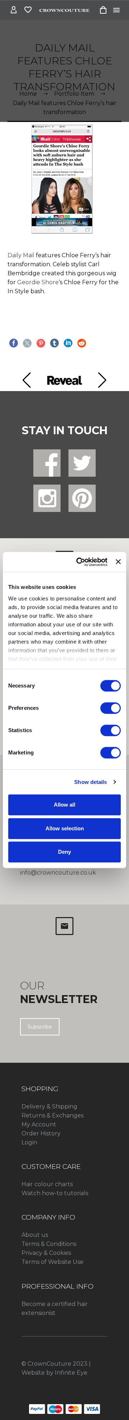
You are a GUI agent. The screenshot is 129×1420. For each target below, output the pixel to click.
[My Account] (13, 10)
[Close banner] (118, 561)
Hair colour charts (47, 1184)
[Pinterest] (41, 343)
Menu (116, 10)
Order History (41, 1133)
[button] (27, 380)
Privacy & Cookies (46, 1252)
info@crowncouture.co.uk (58, 872)
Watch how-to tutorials (55, 1193)
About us (35, 1234)
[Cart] (103, 10)
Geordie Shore (38, 282)
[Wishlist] (28, 10)
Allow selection (65, 828)
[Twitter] (27, 343)
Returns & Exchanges (52, 1115)
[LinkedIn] (68, 343)
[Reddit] (81, 343)
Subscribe (40, 1027)
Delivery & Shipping (49, 1106)
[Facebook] (13, 343)
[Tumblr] (54, 343)
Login (29, 1142)
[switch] (110, 708)
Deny (64, 852)
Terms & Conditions (49, 1243)
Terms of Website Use (52, 1261)
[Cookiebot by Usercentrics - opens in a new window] (80, 562)
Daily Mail (21, 255)
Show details (90, 782)
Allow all (64, 805)
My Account (39, 1124)
